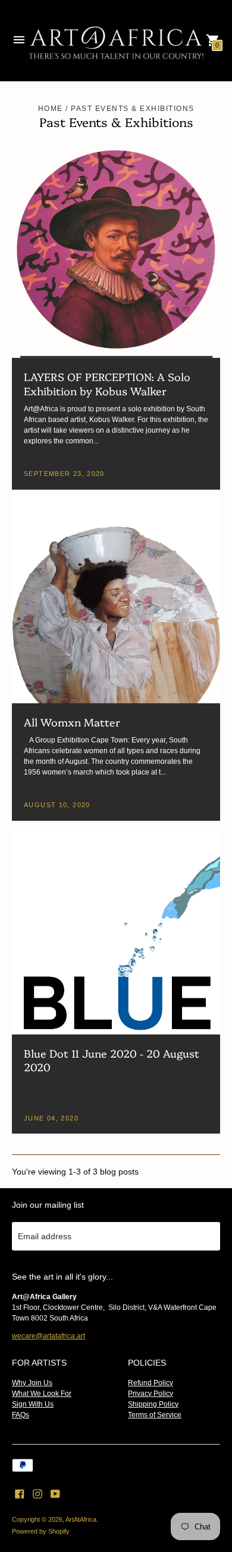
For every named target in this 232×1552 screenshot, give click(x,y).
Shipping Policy (153, 1404)
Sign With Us (33, 1404)
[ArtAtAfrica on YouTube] (55, 1493)
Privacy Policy (150, 1393)
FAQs (20, 1415)
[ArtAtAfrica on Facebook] (19, 1493)
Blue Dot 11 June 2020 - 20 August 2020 (111, 1060)
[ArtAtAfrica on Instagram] (37, 1493)
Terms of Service (154, 1415)
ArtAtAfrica (80, 1519)
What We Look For (41, 1393)
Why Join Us (32, 1383)
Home (50, 108)
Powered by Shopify (41, 1531)
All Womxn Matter (72, 722)
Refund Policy (150, 1383)
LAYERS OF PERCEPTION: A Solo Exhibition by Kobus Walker (107, 383)
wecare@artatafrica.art (48, 1336)
